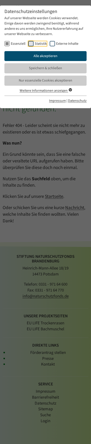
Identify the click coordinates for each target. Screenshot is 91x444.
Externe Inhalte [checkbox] (67, 43)
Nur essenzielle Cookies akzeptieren (45, 80)
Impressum (57, 100)
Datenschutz (77, 100)
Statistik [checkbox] (41, 43)
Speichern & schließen (45, 68)
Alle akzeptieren (45, 56)
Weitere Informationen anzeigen (44, 90)
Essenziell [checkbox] (18, 43)
